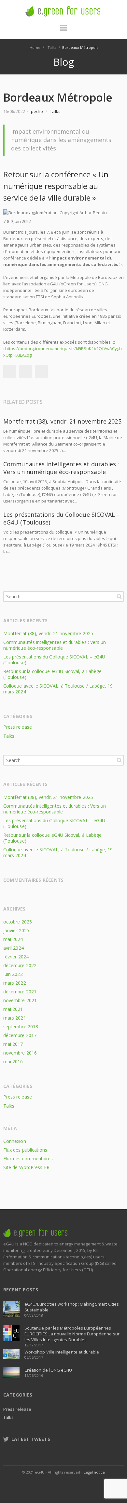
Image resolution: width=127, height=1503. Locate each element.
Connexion (14, 1141)
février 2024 (16, 957)
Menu (63, 31)
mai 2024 (13, 939)
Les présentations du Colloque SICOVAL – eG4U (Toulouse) (54, 660)
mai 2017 (13, 1044)
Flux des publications (25, 1150)
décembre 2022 (19, 965)
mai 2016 (13, 1061)
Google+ (41, 371)
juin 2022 (13, 974)
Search (119, 596)
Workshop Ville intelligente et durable (61, 1352)
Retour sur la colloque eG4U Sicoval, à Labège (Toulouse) (52, 674)
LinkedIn (71, 1484)
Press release (17, 727)
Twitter (25, 371)
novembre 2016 (20, 1053)
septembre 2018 (20, 1026)
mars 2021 (14, 1018)
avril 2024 (13, 948)
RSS (85, 1484)
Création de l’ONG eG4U (48, 1370)
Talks (55, 111)
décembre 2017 (19, 1035)
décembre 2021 (19, 992)
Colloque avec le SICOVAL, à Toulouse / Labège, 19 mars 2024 (58, 689)
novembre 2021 (20, 1000)
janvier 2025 (16, 930)
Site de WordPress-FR (26, 1167)
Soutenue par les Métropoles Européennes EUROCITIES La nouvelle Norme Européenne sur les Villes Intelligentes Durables (72, 1334)
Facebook (9, 371)
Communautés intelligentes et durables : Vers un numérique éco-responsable (61, 468)
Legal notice (94, 1472)
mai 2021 (13, 1009)
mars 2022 (14, 983)
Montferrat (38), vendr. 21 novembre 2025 (62, 421)
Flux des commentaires (28, 1158)
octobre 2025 (17, 922)
